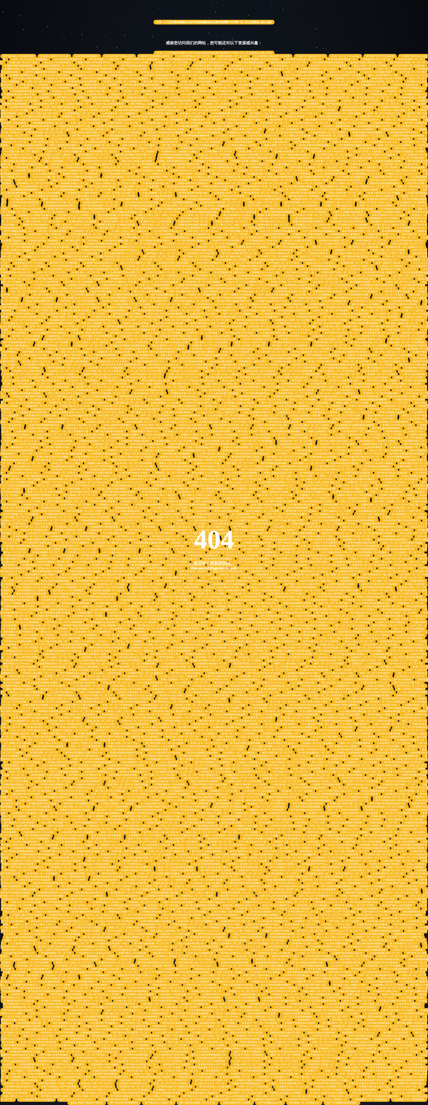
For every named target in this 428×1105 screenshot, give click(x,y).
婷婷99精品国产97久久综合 (238, 450)
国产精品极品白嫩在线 (134, 65)
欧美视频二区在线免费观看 (31, 170)
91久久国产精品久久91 (99, 546)
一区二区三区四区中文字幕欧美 (377, 155)
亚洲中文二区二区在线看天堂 (240, 212)
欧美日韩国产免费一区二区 (133, 199)
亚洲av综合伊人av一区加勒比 (315, 349)
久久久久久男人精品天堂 (54, 75)
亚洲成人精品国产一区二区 (279, 69)
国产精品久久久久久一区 (143, 530)
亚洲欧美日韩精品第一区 (158, 571)
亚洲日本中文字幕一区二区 (60, 100)
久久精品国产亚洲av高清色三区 (303, 193)
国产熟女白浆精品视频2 (103, 186)
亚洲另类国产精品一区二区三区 (339, 272)
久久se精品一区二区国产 (233, 307)
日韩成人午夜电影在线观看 (160, 450)
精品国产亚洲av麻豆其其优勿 (191, 428)
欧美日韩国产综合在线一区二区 (231, 425)
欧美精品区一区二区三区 (216, 170)
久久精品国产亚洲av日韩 (119, 56)
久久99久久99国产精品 (340, 148)
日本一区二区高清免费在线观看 (164, 460)
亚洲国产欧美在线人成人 (156, 183)
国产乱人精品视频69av (17, 345)
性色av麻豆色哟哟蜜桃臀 (294, 508)
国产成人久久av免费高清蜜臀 (156, 358)
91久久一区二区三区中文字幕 (136, 466)
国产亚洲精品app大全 (105, 593)
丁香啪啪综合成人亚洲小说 (278, 581)
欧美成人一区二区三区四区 (185, 310)
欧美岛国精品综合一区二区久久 (129, 485)
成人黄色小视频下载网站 (148, 384)
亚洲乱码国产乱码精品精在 (165, 110)
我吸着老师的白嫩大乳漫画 (19, 606)
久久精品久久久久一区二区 (249, 107)
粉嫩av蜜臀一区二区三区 (277, 145)
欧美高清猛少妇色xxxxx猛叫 (207, 485)
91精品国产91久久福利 (245, 269)
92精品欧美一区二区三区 (401, 329)
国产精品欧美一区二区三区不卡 (344, 104)
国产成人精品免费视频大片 (134, 107)
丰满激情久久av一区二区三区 (331, 345)
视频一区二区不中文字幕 (314, 250)
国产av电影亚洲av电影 (226, 511)
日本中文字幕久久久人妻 (161, 272)
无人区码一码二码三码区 (44, 113)
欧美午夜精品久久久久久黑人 (66, 609)
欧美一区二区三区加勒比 (236, 352)
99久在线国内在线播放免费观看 (301, 104)
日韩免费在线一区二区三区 (291, 164)
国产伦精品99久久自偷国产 (359, 129)
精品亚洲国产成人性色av (333, 186)
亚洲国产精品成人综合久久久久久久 (116, 256)
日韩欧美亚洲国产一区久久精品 (318, 69)
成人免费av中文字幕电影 (297, 135)
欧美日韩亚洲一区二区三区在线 (329, 384)
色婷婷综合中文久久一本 (138, 479)
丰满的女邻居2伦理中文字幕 (74, 126)
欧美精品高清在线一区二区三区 (54, 517)
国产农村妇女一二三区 (133, 387)
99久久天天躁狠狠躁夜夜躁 (97, 396)
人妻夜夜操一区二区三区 (410, 603)
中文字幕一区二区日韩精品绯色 (252, 329)
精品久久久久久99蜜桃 (342, 72)
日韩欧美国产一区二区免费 (205, 120)
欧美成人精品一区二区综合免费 (109, 384)
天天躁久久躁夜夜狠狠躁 (337, 126)
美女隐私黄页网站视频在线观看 (212, 508)
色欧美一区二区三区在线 (409, 377)
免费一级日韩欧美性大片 (182, 291)
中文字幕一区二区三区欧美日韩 (258, 104)
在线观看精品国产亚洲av (404, 132)
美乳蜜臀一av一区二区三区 (308, 463)
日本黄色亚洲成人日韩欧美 (169, 349)
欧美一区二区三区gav (281, 479)
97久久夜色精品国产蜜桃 (331, 174)
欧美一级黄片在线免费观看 (273, 294)
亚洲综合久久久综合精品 (184, 371)
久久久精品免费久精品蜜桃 (223, 393)
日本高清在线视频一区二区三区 (107, 590)
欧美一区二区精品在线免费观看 (277, 231)
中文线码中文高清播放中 (351, 177)
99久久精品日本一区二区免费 (67, 139)
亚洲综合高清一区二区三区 (268, 415)
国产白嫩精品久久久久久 (161, 399)
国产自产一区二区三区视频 (140, 609)
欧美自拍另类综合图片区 (314, 555)
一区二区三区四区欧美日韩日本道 (196, 380)
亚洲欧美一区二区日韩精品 (360, 600)
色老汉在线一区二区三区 (89, 345)
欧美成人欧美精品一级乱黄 (305, 415)
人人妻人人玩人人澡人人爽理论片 (217, 412)
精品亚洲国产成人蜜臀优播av (143, 59)
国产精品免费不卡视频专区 (209, 65)
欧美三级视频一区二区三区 (60, 158)
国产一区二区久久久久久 (195, 75)
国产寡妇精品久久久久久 (40, 476)
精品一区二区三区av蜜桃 (317, 460)
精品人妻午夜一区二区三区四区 (44, 221)
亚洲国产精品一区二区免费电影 (80, 174)
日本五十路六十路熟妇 (313, 212)
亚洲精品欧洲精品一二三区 (310, 259)
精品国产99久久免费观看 (63, 263)
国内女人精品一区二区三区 (119, 523)
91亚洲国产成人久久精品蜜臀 (251, 520)
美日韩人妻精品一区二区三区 (241, 539)
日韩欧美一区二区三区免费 (350, 250)
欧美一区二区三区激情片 (80, 364)
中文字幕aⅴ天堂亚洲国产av (91, 562)
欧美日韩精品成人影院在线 (230, 272)
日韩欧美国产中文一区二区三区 (100, 202)
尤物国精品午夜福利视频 (104, 527)
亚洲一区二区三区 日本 (387, 460)
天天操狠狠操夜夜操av (258, 393)
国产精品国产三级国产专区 (118, 495)
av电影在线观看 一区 (76, 104)
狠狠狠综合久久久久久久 (155, 523)
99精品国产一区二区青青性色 (212, 247)
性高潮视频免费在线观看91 (227, 113)
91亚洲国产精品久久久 (87, 450)
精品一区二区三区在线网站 (293, 189)
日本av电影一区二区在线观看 (331, 275)
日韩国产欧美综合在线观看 (402, 304)
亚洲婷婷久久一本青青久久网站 (179, 151)
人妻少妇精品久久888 (96, 120)
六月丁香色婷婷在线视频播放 (319, 231)
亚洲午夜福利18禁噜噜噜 (176, 453)
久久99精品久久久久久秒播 (133, 62)
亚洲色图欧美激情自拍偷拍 (377, 587)
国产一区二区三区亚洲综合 (156, 415)
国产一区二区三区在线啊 (161, 511)
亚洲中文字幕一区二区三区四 (346, 94)
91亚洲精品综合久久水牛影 (262, 240)
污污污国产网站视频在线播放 (333, 597)
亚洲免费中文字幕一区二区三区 (41, 364)
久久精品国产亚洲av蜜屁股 (207, 69)
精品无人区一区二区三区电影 (174, 304)
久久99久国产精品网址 (30, 609)
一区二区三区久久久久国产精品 (145, 371)
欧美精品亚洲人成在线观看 (174, 263)
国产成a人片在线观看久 (84, 523)
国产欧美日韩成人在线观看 (392, 473)
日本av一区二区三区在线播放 (186, 116)
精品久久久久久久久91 (16, 457)
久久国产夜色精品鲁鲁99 (191, 240)
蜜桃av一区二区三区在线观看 (57, 555)
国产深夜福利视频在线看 (96, 209)
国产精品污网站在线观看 (17, 129)
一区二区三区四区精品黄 (404, 593)
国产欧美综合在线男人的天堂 (149, 476)
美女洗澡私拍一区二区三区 (215, 466)
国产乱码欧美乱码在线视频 (319, 530)
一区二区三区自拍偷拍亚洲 (338, 285)
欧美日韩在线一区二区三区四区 (285, 593)
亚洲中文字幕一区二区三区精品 (288, 282)
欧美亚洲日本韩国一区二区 (254, 91)
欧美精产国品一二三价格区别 (313, 498)
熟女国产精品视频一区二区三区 (109, 291)
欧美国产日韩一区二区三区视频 (335, 155)
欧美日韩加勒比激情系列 (374, 148)
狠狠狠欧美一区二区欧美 (24, 447)
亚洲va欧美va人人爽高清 (34, 85)
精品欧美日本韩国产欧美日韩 (351, 352)
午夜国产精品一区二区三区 (165, 482)
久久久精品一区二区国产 (247, 422)
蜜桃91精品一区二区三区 (279, 555)
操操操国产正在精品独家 (398, 355)
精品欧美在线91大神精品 (219, 126)
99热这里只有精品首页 (128, 517)
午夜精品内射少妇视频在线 (363, 237)
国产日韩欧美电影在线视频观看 (310, 298)
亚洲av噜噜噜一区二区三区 (157, 193)
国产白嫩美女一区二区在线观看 (20, 323)
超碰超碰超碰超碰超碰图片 (60, 205)
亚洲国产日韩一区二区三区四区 (295, 393)
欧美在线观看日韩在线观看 (31, 593)
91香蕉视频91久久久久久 (383, 142)
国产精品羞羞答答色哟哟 (121, 326)
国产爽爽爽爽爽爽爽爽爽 (68, 186)
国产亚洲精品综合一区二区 (203, 279)
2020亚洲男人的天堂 (47, 167)
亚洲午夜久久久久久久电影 (65, 164)
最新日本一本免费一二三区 (318, 161)
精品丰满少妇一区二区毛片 (350, 215)
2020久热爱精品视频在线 (288, 304)
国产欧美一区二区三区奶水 (281, 161)
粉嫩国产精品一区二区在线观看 (355, 495)
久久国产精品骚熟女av (96, 403)
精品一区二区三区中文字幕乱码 (237, 358)
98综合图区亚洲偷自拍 (209, 263)
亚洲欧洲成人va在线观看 (82, 221)
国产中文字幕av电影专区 (226, 228)
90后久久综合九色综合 (122, 613)
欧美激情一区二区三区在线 (78, 558)
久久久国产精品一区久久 (59, 269)
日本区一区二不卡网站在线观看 (88, 142)
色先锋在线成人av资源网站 (230, 148)
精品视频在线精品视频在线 (19, 600)
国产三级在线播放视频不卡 (296, 155)
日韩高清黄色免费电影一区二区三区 (220, 202)
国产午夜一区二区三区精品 (385, 409)
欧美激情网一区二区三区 (354, 263)
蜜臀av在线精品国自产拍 (278, 473)
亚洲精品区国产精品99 (193, 88)
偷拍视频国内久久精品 (397, 488)
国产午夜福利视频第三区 (17, 342)
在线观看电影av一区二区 (159, 123)
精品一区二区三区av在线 (401, 282)
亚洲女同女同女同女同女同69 (347, 221)
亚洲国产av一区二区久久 (256, 288)
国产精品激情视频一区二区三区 (100, 205)
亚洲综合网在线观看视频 (23, 107)
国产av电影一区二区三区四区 (159, 256)
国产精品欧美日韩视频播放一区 (399, 609)
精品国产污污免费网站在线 (322, 139)
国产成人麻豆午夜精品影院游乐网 (180, 164)
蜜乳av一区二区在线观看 (264, 285)
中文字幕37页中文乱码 (112, 558)
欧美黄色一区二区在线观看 (109, 587)
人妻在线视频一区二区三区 (163, 517)
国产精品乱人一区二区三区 (287, 609)
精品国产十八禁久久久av (248, 355)
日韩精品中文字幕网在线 (364, 396)
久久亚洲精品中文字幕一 (83, 259)
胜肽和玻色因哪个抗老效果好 (114, 215)
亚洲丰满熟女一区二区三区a (368, 135)
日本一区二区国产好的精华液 (394, 69)
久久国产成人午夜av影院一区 (394, 110)
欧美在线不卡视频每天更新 (141, 329)
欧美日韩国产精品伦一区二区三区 (95, 581)
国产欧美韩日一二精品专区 (104, 59)
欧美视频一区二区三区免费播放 (295, 288)
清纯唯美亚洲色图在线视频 (269, 81)
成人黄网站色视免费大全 (207, 78)
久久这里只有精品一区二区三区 (32, 275)
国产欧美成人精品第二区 (95, 129)
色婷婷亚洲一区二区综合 (332, 135)
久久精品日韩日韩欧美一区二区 (152, 409)
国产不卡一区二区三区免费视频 (317, 110)
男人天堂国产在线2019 (410, 126)
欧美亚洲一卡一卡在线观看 (202, 333)
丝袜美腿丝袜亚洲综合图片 (389, 298)
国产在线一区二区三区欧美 (85, 307)
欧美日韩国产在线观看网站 (358, 107)
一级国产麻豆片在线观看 (356, 473)
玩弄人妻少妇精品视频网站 (123, 498)
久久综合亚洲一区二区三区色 (299, 126)
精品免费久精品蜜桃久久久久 (19, 161)
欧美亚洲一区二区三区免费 (214, 320)
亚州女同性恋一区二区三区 (52, 434)
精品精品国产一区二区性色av (81, 240)
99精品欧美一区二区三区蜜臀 (296, 444)
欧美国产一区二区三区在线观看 (329, 65)
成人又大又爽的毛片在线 (253, 304)
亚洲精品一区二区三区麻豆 (350, 123)
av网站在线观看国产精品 (135, 100)
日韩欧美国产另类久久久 (381, 234)
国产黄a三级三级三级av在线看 (194, 590)
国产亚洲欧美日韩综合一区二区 (65, 501)
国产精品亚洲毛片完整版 (127, 314)
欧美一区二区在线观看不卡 (19, 508)
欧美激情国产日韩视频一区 (41, 495)
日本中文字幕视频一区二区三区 (255, 155)
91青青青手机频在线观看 (387, 161)
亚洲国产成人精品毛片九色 (111, 543)
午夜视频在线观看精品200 (325, 266)
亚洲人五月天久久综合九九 (374, 202)
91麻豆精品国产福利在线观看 (287, 266)
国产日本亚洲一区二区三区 (408, 244)
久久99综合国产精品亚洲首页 (261, 72)
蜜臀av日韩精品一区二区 (322, 431)
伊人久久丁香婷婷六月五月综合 (367, 336)
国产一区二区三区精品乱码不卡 (361, 120)
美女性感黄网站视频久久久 (402, 457)
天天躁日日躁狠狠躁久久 (201, 199)
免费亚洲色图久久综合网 (294, 466)
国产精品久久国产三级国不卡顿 (177, 288)
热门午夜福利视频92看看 (78, 148)
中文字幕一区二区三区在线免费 (82, 326)
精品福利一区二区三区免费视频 (142, 186)
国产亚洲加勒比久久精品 (326, 549)
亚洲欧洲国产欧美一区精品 (184, 384)
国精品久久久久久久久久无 (402, 174)
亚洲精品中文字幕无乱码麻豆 (34, 215)
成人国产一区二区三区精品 (342, 167)
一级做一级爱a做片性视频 (274, 492)
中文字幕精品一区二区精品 (60, 473)
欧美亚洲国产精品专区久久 (308, 94)
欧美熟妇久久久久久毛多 (28, 263)
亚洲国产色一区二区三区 (233, 81)
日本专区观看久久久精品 (189, 72)
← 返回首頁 (214, 578)
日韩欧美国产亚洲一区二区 (193, 221)
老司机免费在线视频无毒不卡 (233, 301)
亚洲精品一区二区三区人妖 (123, 450)
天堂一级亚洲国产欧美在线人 (60, 107)
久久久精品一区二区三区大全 (220, 59)
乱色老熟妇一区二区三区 (305, 81)
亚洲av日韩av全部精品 (218, 336)
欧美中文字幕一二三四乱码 (408, 310)
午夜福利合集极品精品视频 (202, 212)
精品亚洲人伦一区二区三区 (396, 279)
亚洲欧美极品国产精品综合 (362, 170)
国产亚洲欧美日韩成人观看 (278, 110)
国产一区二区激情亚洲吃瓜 (276, 403)
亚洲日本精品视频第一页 (404, 447)
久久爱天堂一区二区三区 (271, 352)
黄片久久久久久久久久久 (129, 482)
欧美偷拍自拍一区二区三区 (39, 504)
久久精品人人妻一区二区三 (181, 104)
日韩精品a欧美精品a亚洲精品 (308, 418)
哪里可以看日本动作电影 (26, 120)
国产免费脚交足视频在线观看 (354, 145)
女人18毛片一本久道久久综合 (273, 409)
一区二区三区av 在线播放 (89, 279)
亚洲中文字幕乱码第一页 (24, 158)
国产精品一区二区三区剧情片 (74, 215)
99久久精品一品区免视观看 (278, 250)
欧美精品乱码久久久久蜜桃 (65, 320)
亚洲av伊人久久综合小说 (320, 263)
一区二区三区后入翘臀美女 (74, 543)
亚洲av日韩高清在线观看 (30, 329)
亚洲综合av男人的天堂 (194, 272)
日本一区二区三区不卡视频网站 (29, 59)
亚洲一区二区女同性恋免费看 (376, 205)
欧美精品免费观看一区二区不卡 (57, 65)
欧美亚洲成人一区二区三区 (289, 65)
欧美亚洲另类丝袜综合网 (193, 193)
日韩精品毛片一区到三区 (123, 75)
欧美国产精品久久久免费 (196, 399)
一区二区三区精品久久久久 (155, 174)
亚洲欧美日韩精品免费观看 (381, 307)
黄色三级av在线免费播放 (66, 180)
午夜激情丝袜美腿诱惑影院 (175, 155)
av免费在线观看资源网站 (341, 584)
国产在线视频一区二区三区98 (301, 202)
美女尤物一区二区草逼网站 (226, 603)
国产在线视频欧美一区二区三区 (122, 253)
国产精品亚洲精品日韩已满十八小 (134, 155)
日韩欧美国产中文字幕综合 (193, 183)
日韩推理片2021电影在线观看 (298, 390)
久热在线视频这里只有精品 (317, 501)
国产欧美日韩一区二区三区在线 (46, 132)
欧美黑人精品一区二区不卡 (50, 135)
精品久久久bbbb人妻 (353, 527)
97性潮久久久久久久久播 (82, 552)
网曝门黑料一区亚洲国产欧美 (94, 62)
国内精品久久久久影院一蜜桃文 (245, 120)
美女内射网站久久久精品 (111, 116)
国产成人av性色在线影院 (384, 180)
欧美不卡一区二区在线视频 (173, 600)
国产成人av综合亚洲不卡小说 (231, 428)
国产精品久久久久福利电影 (363, 247)
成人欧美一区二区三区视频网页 (136, 164)
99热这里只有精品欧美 (405, 85)
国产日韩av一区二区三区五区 (284, 600)
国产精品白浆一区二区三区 (253, 291)
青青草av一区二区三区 (40, 488)
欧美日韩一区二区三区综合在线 (21, 374)
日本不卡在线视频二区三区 (258, 339)
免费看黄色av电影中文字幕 (300, 285)
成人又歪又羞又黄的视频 (30, 377)
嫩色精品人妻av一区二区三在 (163, 253)
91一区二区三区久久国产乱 (191, 549)
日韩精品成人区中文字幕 (61, 336)
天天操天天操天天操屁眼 (55, 247)
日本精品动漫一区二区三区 (28, 536)
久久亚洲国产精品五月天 (334, 244)
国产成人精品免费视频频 (213, 107)
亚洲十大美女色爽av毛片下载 (316, 536)
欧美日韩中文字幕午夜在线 (293, 377)
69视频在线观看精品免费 (257, 543)
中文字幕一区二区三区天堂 (140, 266)
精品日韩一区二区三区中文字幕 (116, 415)
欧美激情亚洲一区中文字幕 (380, 333)
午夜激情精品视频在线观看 (340, 364)
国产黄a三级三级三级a (174, 145)
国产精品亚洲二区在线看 (239, 333)
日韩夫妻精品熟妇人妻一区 (117, 285)
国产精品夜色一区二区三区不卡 (251, 323)
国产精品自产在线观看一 (233, 196)
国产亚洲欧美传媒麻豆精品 (155, 240)
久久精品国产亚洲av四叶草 (158, 113)
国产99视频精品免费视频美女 (186, 317)
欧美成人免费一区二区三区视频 (360, 100)
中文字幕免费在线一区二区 (370, 85)
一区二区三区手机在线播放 (28, 320)
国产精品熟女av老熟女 (224, 613)
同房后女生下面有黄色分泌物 (357, 209)
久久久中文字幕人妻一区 (46, 177)
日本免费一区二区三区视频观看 (105, 368)
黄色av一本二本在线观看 (173, 463)
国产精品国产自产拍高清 (95, 555)
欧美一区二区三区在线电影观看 (330, 85)
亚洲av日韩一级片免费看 (65, 329)
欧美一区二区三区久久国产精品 (318, 256)
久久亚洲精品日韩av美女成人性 (38, 116)
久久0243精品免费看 (44, 174)
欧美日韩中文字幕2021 (126, 250)
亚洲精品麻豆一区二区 (89, 613)
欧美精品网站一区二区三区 (339, 504)
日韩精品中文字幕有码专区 (69, 170)
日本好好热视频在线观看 (77, 415)
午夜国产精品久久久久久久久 (76, 228)
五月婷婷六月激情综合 (124, 539)
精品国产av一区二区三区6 (160, 94)
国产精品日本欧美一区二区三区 (303, 59)
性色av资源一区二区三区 (367, 508)
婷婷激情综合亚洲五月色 (252, 396)
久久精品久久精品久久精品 (197, 177)
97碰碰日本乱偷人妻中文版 (19, 94)
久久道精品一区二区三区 (407, 552)
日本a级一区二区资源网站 (83, 380)
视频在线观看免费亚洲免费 (308, 221)
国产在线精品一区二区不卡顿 (397, 568)
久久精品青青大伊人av (161, 88)
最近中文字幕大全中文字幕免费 (380, 584)
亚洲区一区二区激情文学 (153, 301)
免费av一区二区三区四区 (133, 69)
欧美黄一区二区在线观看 (191, 167)
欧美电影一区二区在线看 (111, 584)
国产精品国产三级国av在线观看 (380, 317)
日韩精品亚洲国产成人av (81, 285)
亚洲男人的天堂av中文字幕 (397, 425)
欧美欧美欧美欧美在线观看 (76, 310)
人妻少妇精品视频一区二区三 (309, 218)
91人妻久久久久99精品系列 (26, 403)
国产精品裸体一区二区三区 (53, 279)
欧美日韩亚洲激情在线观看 (328, 62)
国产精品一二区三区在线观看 (211, 342)
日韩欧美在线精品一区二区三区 (145, 97)
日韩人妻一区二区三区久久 (326, 247)
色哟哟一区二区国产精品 (27, 371)
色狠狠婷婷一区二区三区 (396, 536)
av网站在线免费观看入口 (129, 110)
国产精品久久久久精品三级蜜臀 (263, 587)
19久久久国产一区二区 (305, 333)
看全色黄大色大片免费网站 (133, 78)
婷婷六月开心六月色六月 (304, 113)
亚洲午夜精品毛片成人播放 (74, 256)
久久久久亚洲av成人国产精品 (302, 75)
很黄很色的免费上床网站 (245, 161)
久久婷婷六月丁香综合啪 (98, 107)
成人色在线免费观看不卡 (68, 59)
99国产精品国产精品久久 (65, 546)
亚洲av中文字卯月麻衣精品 (192, 326)
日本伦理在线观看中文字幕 (30, 317)
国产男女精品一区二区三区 (146, 374)
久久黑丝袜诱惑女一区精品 (242, 145)
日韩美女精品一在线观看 (191, 174)
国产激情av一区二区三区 (112, 476)
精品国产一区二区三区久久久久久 (95, 387)
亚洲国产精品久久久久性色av (293, 329)
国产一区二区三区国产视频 (300, 368)
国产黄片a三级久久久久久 (226, 174)
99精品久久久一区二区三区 (63, 371)
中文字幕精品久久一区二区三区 (372, 186)
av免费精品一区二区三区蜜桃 (89, 568)
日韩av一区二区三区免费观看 (386, 492)
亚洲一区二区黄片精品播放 (153, 298)
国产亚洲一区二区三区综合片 (327, 151)
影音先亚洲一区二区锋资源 (410, 65)
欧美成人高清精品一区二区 (308, 88)
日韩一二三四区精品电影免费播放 (304, 72)
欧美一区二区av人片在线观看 (394, 145)
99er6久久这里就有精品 (57, 62)
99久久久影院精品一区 (40, 228)
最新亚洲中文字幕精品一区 (305, 167)
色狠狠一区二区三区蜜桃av (61, 374)
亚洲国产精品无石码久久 (194, 148)
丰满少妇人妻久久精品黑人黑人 (340, 326)
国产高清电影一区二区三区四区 (84, 511)
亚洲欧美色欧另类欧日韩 (98, 69)
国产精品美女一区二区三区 (298, 244)
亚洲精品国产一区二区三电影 (172, 62)
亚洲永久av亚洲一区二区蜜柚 (120, 81)
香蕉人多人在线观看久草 (122, 234)
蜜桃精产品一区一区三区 (224, 72)
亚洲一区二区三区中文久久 (300, 552)
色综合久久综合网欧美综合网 (222, 587)
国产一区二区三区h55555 (319, 568)
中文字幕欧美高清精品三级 (127, 212)
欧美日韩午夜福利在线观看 (266, 504)
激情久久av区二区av (305, 301)
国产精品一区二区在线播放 (222, 97)
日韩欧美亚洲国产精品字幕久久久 (179, 336)
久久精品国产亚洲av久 (23, 199)
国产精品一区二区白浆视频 (25, 349)
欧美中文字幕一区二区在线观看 (331, 310)
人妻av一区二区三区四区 (309, 183)
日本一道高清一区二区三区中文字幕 (115, 183)
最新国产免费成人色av (370, 339)
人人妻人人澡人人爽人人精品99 (233, 224)
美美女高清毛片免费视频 (322, 539)
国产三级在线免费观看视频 (270, 234)
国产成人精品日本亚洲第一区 (336, 441)
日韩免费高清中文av (412, 371)
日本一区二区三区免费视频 (295, 174)
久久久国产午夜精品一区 (392, 361)
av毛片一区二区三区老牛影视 (344, 415)
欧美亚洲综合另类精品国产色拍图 (99, 269)
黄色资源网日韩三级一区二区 (64, 368)
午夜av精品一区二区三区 (286, 527)
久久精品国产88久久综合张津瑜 (370, 377)
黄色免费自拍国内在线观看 (321, 488)
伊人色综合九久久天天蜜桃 (345, 199)
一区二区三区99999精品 (244, 562)
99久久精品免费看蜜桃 (107, 275)
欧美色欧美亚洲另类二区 (342, 59)
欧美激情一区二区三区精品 (169, 69)
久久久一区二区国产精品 (255, 565)
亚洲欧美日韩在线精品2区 (111, 126)
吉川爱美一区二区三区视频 (53, 342)
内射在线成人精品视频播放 (294, 406)
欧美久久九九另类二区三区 (330, 508)
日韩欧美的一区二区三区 (397, 406)
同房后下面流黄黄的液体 (266, 590)
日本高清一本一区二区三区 (328, 282)
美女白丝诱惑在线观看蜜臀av (315, 145)
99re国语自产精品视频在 (156, 552)
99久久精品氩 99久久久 (320, 209)
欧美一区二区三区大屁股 (399, 558)
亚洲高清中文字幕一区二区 (61, 202)
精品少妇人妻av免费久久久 (402, 546)
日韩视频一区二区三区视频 (349, 78)
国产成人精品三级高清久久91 (84, 399)
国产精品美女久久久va (305, 364)
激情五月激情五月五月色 (155, 326)
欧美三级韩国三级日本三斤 (391, 263)
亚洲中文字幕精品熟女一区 (122, 307)
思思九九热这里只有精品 (379, 463)
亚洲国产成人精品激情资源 (107, 317)
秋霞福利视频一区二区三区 (63, 479)
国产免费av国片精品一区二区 (341, 333)
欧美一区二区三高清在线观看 (239, 517)
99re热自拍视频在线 (215, 269)
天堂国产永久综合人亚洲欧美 (241, 555)
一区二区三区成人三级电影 (366, 151)
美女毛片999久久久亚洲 (41, 603)
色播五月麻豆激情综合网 (271, 215)
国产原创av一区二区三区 (334, 288)
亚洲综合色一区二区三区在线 (373, 228)
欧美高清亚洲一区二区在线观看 (53, 110)
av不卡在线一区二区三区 (340, 81)
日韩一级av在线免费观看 (109, 104)
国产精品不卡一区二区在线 (161, 250)
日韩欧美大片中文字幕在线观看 (184, 565)
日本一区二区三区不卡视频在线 (64, 151)
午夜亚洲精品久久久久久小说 (91, 457)
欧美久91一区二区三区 (353, 161)
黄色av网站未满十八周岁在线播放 (151, 590)
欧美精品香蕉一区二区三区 (97, 158)
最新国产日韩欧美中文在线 (241, 581)
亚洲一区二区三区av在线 (345, 56)
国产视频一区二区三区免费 (341, 574)
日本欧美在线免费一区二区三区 (369, 158)
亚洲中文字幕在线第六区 (338, 205)
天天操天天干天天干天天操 (66, 438)
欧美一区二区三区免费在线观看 (174, 100)
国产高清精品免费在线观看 (54, 387)
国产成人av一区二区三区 (31, 463)
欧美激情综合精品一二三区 (348, 409)
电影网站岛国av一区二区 (74, 183)
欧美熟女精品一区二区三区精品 (312, 425)
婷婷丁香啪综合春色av (206, 145)
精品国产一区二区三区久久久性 (258, 126)
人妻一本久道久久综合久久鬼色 (44, 81)
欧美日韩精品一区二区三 (217, 291)
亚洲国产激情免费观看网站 (363, 323)
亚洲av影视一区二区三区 (253, 151)
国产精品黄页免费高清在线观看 (141, 85)
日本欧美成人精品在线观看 (285, 139)
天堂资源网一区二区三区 (103, 151)
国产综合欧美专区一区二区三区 (309, 352)
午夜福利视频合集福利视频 (234, 409)
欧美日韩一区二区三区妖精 (232, 234)
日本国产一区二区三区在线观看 (337, 444)
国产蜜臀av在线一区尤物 (210, 479)
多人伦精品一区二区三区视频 (164, 333)
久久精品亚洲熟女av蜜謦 (314, 180)
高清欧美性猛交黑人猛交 (381, 199)
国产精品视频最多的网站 (112, 310)
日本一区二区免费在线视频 (80, 533)
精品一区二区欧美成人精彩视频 (355, 269)
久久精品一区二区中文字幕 (387, 581)
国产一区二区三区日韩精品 (126, 132)
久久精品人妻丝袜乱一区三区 (136, 158)
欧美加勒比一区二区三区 (331, 329)
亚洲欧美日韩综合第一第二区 (106, 469)
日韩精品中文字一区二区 (377, 59)
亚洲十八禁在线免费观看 (362, 406)
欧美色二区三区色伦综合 (279, 562)
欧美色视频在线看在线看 (361, 543)
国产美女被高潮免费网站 (242, 180)
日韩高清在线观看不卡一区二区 (194, 409)
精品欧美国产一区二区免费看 (168, 345)
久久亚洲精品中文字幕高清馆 (119, 549)
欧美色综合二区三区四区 (70, 384)
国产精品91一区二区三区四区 (266, 113)
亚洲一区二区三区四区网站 (409, 158)
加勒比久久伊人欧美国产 (364, 291)
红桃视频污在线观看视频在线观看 (356, 425)
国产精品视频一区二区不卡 (335, 339)
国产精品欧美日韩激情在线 (195, 234)
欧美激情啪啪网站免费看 (396, 231)
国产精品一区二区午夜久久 (307, 380)
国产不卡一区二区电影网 (79, 282)
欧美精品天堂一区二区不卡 (307, 199)
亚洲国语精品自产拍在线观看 (378, 523)
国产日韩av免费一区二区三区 (197, 218)
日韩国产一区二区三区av (279, 269)
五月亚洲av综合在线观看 (348, 450)
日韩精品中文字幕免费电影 (262, 116)
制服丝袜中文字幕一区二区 (273, 224)
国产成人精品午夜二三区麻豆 (236, 256)
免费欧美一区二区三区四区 (174, 479)
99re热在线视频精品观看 (104, 609)
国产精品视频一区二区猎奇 (133, 189)
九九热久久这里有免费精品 (368, 447)
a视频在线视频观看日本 (176, 237)
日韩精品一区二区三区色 (357, 422)
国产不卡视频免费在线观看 (41, 72)
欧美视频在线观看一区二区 (365, 282)
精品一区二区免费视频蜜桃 (165, 447)
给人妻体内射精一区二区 (245, 514)
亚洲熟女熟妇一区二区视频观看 (22, 69)
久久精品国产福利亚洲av (38, 543)
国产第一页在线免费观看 (357, 69)
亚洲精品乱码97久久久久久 (78, 72)
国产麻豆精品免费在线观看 (120, 492)
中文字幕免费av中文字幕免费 (119, 533)
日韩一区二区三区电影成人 (75, 352)
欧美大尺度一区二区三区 (346, 259)
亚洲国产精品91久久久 (183, 170)
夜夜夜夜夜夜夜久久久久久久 (267, 523)
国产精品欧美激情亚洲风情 (148, 310)
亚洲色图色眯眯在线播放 (125, 434)
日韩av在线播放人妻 (27, 578)
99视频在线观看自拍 (21, 75)
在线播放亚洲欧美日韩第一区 (351, 562)
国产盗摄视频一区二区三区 (310, 142)
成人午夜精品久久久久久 (175, 275)
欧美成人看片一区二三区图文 (27, 288)
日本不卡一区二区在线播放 (158, 234)
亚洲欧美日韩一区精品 (260, 174)
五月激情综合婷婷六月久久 (395, 209)
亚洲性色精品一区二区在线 (278, 180)
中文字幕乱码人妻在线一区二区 (362, 457)
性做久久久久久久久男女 (195, 259)
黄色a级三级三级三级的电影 (159, 81)
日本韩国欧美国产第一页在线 (199, 450)
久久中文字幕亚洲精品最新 (198, 250)
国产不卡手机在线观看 (397, 291)
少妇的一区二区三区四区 (92, 314)
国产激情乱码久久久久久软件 (110, 361)
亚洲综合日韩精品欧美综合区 (333, 97)
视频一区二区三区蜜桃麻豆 (284, 129)
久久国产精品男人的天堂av (409, 240)
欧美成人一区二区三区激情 (321, 129)
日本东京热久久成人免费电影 (117, 72)
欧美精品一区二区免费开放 (158, 533)
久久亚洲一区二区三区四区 (246, 593)
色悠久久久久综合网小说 (192, 425)
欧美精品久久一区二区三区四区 (197, 492)
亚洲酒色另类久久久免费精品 (252, 247)
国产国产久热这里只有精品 (203, 110)
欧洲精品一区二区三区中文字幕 (36, 183)
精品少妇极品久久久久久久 (47, 259)
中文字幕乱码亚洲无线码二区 (69, 593)
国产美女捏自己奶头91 (49, 380)
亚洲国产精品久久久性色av (313, 571)
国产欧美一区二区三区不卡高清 (284, 457)
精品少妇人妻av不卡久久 (167, 555)
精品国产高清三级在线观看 (147, 116)
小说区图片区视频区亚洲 (119, 358)
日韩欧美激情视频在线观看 (193, 224)
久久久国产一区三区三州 (379, 590)
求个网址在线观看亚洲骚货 (76, 476)
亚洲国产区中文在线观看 (380, 56)
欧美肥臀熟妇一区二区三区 (80, 113)
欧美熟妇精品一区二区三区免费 (174, 441)
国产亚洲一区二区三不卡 (240, 463)
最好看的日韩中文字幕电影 (95, 536)
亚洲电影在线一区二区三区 (186, 393)
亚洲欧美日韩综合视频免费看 (218, 186)
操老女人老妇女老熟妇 (135, 323)
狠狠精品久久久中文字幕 (88, 75)
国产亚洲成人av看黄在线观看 (155, 574)
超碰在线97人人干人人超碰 (327, 336)
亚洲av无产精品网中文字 (322, 361)
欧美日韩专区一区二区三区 (149, 393)
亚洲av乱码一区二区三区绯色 (102, 329)
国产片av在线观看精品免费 (353, 294)
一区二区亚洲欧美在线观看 (183, 126)
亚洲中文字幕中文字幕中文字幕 (360, 488)
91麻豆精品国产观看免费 (359, 279)
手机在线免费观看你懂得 (249, 62)
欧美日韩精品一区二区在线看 (262, 511)
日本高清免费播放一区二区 (321, 107)
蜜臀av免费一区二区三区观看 (352, 403)
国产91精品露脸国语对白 (255, 469)
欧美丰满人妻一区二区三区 (384, 104)
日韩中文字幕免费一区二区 (81, 425)
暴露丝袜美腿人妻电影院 (106, 97)
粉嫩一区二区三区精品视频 (140, 527)
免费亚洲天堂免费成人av (291, 336)
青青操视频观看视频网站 (374, 399)
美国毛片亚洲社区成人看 (156, 167)
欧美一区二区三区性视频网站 (402, 120)
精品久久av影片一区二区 (238, 482)
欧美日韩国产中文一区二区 (98, 600)
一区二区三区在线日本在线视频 (285, 132)
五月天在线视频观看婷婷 (384, 88)
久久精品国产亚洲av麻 (272, 333)
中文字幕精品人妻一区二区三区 (174, 107)
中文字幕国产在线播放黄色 (66, 377)
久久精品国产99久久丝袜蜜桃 (52, 88)
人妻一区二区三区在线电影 (85, 123)
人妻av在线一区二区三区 (66, 237)
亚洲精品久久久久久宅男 (37, 256)
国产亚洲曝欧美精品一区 (296, 97)
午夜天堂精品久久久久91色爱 (388, 215)
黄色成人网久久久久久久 (36, 361)
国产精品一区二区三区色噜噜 (406, 339)
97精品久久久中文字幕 (206, 463)
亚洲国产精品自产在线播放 (81, 167)
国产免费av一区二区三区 (285, 488)
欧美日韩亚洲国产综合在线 (177, 266)
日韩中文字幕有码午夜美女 (155, 56)
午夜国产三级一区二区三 (338, 202)
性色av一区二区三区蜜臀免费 (386, 450)
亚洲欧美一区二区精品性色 (218, 104)
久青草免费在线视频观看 (18, 65)
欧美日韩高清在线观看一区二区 (382, 606)
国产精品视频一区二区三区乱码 (179, 205)
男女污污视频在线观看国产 (295, 158)
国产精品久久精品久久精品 (197, 495)
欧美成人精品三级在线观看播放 (235, 123)
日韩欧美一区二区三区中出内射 (404, 91)
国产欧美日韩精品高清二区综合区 (215, 469)
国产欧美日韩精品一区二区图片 (191, 301)
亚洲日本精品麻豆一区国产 (19, 555)
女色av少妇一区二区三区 (284, 568)
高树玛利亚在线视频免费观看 (196, 358)
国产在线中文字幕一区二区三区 (310, 215)
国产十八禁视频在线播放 (351, 358)
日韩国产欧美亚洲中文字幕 (291, 291)
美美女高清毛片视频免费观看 (147, 444)
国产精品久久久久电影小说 (163, 364)
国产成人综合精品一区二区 (47, 307)
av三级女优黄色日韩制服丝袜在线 (209, 520)
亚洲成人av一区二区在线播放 (297, 339)
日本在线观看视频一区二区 (113, 218)
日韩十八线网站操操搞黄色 (348, 212)
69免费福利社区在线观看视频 (228, 584)
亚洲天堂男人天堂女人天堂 (247, 129)
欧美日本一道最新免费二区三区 (222, 205)
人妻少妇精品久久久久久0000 (77, 298)
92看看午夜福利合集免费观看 (408, 135)
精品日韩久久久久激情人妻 (222, 384)
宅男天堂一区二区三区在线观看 (77, 301)
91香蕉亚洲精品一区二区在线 (407, 320)
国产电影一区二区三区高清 (284, 263)
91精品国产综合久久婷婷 (133, 473)
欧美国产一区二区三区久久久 (138, 501)
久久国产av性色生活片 (229, 135)
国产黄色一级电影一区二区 (389, 501)
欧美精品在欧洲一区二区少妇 (103, 422)
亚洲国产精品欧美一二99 (213, 100)
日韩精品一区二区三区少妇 (89, 231)
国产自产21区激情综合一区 (102, 266)
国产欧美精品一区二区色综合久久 (404, 431)
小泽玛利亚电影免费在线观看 (218, 288)
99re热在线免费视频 (189, 415)
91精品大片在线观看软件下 (239, 498)
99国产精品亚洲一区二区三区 (99, 514)
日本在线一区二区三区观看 (147, 584)
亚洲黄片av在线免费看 (327, 170)
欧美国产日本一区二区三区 (93, 447)
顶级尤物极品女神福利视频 (249, 530)
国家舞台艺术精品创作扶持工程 (388, 221)
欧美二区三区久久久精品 (66, 463)
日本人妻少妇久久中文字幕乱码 (66, 393)
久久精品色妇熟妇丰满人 (302, 504)
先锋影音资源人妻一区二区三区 (379, 444)
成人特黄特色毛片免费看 (329, 189)
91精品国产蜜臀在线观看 (59, 323)
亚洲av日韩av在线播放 (241, 78)
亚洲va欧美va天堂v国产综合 (142, 269)
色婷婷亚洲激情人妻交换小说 (53, 562)
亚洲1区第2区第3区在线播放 (52, 457)
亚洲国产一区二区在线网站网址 (380, 393)
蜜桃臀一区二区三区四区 (381, 374)
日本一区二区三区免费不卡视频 (28, 291)
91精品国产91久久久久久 (127, 88)
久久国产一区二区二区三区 (328, 164)
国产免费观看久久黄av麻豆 (378, 574)
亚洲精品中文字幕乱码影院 (82, 193)
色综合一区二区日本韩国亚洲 (378, 469)
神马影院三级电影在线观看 (179, 329)
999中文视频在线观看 (182, 390)
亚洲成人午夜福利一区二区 (56, 94)
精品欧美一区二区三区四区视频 (376, 476)
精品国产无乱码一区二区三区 (196, 196)
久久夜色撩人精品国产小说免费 (272, 56)
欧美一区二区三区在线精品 (133, 209)
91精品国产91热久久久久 (315, 485)
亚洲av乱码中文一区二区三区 (116, 428)
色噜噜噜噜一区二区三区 (38, 406)
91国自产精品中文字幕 (33, 355)
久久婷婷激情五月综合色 (119, 174)
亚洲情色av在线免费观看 (264, 317)
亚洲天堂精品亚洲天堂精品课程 (252, 453)
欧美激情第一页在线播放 (373, 552)
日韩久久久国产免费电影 (62, 78)
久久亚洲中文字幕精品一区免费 (405, 151)
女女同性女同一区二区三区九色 (270, 148)
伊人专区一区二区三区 (374, 390)
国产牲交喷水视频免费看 (298, 186)
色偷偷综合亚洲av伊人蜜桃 (48, 409)
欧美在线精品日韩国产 (146, 488)
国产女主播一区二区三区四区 (229, 88)
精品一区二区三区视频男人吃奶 (245, 282)
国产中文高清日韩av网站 (314, 562)
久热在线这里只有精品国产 (315, 358)
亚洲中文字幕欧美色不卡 (310, 56)
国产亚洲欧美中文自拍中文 (292, 469)
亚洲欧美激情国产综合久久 (149, 361)
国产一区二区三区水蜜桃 (31, 180)
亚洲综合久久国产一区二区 (48, 523)
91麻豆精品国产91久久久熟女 (132, 120)
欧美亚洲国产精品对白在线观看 (45, 539)
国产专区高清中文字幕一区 (55, 314)
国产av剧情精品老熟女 (208, 501)
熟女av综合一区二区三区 (236, 380)
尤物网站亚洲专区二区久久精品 (398, 107)
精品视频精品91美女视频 (47, 358)
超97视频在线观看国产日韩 (315, 177)
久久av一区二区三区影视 (389, 294)
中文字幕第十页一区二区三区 (79, 495)
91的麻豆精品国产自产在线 (271, 301)
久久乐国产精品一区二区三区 (193, 56)
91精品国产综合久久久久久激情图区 (270, 571)
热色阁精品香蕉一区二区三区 (170, 65)
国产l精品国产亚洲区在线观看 (146, 317)
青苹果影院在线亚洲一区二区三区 (380, 81)
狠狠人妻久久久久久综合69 (285, 209)
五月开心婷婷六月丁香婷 (265, 75)
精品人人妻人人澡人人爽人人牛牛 (157, 215)
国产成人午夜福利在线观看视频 (165, 132)
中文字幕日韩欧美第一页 (178, 530)
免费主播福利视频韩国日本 (286, 100)
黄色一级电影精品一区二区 (58, 199)
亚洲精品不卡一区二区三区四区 (128, 279)
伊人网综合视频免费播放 (301, 533)
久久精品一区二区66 (387, 314)
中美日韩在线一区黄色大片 (236, 364)
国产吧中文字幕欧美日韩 (176, 469)
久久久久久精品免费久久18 (80, 196)
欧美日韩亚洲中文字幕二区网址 (208, 323)
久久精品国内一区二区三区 (392, 555)
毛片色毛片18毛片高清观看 (72, 275)
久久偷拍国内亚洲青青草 (154, 428)
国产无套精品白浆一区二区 (235, 177)
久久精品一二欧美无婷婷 (348, 434)
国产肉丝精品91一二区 (25, 269)
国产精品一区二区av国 (167, 199)
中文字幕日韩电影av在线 (220, 164)
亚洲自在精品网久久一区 (54, 450)
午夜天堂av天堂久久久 (363, 164)
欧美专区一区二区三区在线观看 (134, 463)
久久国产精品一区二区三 (17, 155)
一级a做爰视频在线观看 (62, 466)
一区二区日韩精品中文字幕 (340, 523)
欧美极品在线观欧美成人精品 (36, 584)
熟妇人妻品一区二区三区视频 (370, 65)
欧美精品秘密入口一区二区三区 (327, 304)
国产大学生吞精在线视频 (97, 78)
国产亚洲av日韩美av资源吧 (276, 349)
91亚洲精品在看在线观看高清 (376, 285)
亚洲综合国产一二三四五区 (313, 314)
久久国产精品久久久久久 (196, 94)
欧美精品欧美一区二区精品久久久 (404, 247)
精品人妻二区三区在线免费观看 (165, 314)
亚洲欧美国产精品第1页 (304, 523)
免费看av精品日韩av (98, 463)
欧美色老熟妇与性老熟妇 (344, 463)
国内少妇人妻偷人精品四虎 (137, 161)
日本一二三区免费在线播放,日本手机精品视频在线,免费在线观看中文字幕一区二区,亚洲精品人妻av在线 (214, 23)
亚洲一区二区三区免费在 (178, 320)
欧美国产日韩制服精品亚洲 (159, 75)
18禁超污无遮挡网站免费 (191, 285)
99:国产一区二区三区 (197, 606)
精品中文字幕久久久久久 (336, 533)
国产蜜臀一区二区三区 (228, 368)
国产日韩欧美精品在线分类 (41, 390)
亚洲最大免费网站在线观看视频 (127, 345)
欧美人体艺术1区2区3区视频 (384, 193)
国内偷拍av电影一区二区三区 (70, 444)
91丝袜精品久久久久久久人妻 (28, 237)
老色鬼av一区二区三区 (192, 113)
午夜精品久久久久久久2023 (173, 247)
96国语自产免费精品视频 (211, 609)
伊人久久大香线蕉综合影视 (195, 123)
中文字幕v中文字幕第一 (173, 129)
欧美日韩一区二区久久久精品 (265, 326)
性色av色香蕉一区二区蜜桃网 (33, 97)
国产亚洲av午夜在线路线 (27, 78)
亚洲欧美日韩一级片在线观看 (259, 371)
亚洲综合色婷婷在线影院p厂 (114, 148)
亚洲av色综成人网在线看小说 (256, 158)
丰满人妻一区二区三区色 (23, 62)
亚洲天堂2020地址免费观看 (209, 129)
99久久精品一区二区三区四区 (104, 578)
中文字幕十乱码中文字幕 (304, 606)
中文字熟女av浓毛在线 (99, 164)
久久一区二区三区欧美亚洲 (43, 282)
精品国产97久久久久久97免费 (84, 498)
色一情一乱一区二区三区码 (164, 212)
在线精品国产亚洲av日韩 (101, 180)
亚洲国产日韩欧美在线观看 (348, 492)
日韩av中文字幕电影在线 (273, 142)
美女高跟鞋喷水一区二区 (34, 186)
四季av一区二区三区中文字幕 (335, 476)
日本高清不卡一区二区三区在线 (213, 275)
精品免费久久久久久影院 (206, 473)
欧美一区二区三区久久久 (44, 326)
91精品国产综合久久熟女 (30, 431)
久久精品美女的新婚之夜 (133, 349)
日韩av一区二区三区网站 (364, 558)
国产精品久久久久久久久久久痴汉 (154, 218)
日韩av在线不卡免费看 (82, 409)
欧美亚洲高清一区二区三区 (93, 155)
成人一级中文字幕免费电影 (205, 132)
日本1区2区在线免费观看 (263, 374)
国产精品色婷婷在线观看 (109, 431)
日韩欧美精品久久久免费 (164, 403)
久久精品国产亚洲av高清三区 (124, 272)
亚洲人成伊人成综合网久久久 (87, 132)
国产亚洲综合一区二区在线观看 (337, 371)
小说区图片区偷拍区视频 (404, 301)
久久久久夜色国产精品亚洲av (180, 396)
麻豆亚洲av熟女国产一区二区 (358, 231)
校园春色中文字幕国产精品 (41, 415)
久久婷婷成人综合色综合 (294, 275)
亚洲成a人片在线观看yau (66, 91)
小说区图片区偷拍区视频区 (337, 399)
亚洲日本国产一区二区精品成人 (46, 234)
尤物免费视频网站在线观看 (321, 422)
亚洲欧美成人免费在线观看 (308, 234)
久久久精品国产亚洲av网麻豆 (49, 333)
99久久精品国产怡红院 (165, 142)
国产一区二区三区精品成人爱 (347, 88)
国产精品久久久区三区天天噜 (339, 317)
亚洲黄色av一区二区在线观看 (266, 167)
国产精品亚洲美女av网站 (321, 387)
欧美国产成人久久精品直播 (156, 221)
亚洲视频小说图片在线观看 (239, 403)
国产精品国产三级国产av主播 (205, 460)
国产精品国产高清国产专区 (220, 444)
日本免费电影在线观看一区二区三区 (280, 482)
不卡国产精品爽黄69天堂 (149, 390)
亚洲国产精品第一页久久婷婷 (396, 495)
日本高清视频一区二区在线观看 (261, 59)
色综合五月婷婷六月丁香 (92, 304)
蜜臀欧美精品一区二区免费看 (100, 85)
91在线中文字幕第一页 (360, 266)
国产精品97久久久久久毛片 (372, 578)
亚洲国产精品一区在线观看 (369, 320)
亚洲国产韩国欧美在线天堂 (128, 294)
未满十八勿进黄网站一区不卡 (232, 434)
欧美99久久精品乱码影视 (322, 100)
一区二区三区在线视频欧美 (19, 247)
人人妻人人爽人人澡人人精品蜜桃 (102, 339)
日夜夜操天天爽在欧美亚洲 (175, 597)
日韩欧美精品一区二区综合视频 (342, 113)
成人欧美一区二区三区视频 (332, 320)
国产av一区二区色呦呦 (302, 399)
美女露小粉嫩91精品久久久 (278, 485)
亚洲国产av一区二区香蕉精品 (131, 342)
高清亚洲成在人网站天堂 (257, 310)
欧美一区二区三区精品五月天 (384, 113)
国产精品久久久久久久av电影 (107, 412)
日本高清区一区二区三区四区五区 (255, 390)
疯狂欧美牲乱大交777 (46, 104)
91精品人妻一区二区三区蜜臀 (118, 196)
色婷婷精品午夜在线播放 (210, 237)
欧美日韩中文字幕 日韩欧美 (380, 272)
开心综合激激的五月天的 (135, 180)
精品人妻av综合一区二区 (388, 562)
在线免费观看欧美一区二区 (227, 167)
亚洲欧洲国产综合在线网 (36, 565)
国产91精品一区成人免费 (176, 609)
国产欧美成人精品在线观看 (284, 422)
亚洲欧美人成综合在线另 (353, 460)
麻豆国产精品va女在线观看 (153, 228)
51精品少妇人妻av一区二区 (102, 91)
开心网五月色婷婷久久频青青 (248, 609)
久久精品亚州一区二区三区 (45, 399)
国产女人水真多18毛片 (91, 94)
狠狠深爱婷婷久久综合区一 (62, 120)
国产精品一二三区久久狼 (358, 412)
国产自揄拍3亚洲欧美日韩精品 (271, 259)
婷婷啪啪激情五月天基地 (356, 110)
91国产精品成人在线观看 (228, 326)
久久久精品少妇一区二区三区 (119, 552)
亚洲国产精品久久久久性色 (75, 406)
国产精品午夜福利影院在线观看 (406, 453)
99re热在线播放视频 (66, 85)
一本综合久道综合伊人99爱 (335, 228)
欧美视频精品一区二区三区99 (408, 514)
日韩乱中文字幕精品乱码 (33, 530)
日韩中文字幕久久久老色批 (347, 142)
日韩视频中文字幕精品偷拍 (385, 212)
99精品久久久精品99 (391, 266)
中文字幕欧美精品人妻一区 (337, 552)
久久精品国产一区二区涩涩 (236, 218)
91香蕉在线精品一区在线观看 (405, 384)
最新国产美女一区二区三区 (131, 555)
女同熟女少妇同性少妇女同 (93, 110)
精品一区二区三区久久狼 (51, 272)
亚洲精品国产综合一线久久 (265, 533)
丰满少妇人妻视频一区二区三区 (98, 323)
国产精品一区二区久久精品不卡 (302, 584)
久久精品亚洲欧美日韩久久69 (226, 317)
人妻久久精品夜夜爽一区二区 (341, 606)
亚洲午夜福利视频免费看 (68, 453)
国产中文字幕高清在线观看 (172, 180)
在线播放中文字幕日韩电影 (209, 161)
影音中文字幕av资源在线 (285, 107)
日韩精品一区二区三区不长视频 (352, 555)
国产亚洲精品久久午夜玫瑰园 (323, 355)
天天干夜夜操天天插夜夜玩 (311, 492)
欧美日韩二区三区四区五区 (67, 469)
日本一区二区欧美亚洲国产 (370, 275)
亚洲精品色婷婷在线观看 (28, 145)
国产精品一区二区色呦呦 (71, 97)
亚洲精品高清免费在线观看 (91, 88)
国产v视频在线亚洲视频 (175, 501)
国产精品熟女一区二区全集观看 (405, 438)
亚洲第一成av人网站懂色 (138, 91)
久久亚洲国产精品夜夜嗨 (190, 613)
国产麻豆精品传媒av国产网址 (216, 158)
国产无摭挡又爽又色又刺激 (237, 492)
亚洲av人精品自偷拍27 (283, 530)
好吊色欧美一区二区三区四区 (279, 279)
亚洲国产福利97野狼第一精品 (366, 62)
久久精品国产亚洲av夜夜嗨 (260, 97)
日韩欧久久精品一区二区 (194, 434)
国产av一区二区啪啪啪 (328, 406)
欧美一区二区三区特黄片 (357, 361)
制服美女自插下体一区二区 (99, 145)
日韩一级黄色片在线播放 (17, 250)
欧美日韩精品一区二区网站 (76, 504)
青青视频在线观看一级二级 (292, 91)
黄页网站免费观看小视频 (68, 530)
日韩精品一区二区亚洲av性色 (92, 482)
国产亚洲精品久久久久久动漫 (249, 527)
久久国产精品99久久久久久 (400, 189)
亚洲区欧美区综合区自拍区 (328, 291)
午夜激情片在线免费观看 (82, 81)
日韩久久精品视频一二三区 (58, 161)
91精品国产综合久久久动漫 (227, 285)
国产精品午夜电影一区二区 (289, 151)
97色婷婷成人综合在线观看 (292, 565)
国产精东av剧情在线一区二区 (402, 323)
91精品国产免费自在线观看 (330, 438)
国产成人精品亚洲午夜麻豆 (315, 269)
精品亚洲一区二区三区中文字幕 (274, 495)
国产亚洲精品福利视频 (273, 463)
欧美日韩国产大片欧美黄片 (62, 69)
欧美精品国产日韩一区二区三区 (358, 536)
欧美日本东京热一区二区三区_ (374, 97)
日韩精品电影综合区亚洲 (246, 600)
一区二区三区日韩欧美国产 (377, 72)
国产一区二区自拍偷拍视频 (187, 361)
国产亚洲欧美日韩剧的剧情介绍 (93, 247)
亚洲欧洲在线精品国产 (251, 266)
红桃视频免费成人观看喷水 (345, 234)
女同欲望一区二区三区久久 (180, 244)
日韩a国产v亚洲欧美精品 (177, 412)
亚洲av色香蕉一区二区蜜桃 (291, 85)
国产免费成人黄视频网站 (169, 120)
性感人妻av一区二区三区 (86, 272)
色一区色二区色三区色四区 (19, 581)
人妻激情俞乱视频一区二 (161, 177)
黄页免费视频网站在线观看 (47, 571)
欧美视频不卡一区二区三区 (147, 558)
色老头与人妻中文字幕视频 (378, 196)
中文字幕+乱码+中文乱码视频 (141, 202)
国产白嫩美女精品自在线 (156, 380)
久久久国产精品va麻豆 (62, 396)
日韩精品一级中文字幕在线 (186, 543)
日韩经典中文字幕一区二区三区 (377, 116)
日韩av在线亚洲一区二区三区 (344, 193)
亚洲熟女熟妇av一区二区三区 (311, 123)
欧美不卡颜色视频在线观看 (42, 148)
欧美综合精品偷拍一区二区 (43, 428)
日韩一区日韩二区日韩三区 (120, 193)
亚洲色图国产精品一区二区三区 (292, 597)
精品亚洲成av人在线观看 (144, 104)
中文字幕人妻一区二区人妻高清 (56, 129)
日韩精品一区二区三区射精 (108, 444)
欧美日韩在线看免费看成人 (339, 587)
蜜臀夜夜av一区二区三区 (76, 116)
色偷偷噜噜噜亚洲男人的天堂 (374, 126)
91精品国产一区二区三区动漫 (381, 167)
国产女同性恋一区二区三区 (159, 135)
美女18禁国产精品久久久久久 (336, 116)
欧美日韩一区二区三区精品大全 (400, 164)
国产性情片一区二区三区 (17, 279)
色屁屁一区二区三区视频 (169, 520)
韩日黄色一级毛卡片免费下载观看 (156, 352)
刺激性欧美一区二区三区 (270, 574)
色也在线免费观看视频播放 (279, 212)
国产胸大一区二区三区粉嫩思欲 (289, 345)
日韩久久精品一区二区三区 (262, 202)
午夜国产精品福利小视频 (213, 422)
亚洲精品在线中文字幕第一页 (98, 100)
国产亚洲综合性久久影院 (84, 492)
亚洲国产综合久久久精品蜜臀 (108, 565)
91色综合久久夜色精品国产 (232, 94)
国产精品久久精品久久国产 (125, 333)
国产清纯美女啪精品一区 (292, 543)
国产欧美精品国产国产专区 (297, 228)
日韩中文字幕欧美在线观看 (157, 196)
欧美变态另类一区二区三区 (174, 91)
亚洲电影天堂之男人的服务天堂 (214, 91)
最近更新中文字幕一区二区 (48, 142)
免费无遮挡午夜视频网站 (303, 587)
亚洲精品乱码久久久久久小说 (135, 247)
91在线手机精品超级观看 (25, 202)
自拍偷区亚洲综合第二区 (268, 196)
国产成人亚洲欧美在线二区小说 (240, 253)
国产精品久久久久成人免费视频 (202, 142)
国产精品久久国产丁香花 (391, 253)
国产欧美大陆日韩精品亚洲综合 (358, 479)
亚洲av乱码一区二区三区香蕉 (119, 167)
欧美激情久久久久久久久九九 (270, 88)
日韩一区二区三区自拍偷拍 (197, 81)
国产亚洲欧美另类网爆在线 (82, 177)
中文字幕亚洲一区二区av (110, 406)
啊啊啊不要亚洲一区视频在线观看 (116, 224)
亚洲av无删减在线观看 (391, 412)
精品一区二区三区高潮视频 (408, 597)
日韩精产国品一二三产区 (236, 199)
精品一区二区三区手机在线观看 (160, 282)
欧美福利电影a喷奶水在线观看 (256, 275)
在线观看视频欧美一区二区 (201, 517)
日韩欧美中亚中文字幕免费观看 (362, 546)
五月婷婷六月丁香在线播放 (353, 224)
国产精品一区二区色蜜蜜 (180, 85)
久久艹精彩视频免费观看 (179, 202)
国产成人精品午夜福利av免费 (129, 142)
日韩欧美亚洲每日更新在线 (102, 244)
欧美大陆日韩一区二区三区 (146, 438)
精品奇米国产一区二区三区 (224, 116)
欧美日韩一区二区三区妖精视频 (313, 294)
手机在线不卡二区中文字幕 (247, 479)
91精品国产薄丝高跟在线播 (343, 590)
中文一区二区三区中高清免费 (277, 78)
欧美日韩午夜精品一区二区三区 (122, 177)
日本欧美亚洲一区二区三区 (249, 100)
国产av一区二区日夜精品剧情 (247, 237)
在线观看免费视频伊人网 (271, 418)
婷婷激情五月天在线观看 (201, 253)
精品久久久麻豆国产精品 (298, 240)
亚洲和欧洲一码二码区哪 (356, 539)
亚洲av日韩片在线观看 (35, 218)
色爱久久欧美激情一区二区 (229, 504)
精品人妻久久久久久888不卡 (180, 269)
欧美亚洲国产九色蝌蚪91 (156, 613)
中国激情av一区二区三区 (69, 527)
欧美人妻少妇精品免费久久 (241, 110)
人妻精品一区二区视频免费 (201, 294)
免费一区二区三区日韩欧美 (347, 218)
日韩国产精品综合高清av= (395, 129)
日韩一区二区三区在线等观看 (22, 339)
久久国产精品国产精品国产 (381, 326)
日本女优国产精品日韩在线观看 (400, 520)
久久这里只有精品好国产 (46, 285)
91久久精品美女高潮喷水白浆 (372, 603)
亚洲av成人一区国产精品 (381, 418)
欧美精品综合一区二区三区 (170, 78)
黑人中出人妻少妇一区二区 (401, 237)
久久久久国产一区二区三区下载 (139, 320)
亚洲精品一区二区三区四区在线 (312, 224)
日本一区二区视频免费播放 (61, 189)
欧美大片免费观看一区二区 (72, 587)
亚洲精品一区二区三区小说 (185, 97)
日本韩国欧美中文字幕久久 (351, 571)
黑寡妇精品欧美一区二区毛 (130, 508)
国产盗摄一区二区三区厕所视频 (190, 368)
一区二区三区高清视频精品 (197, 307)
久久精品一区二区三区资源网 (199, 215)
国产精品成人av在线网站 (40, 298)
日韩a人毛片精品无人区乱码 (44, 253)
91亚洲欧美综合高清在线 (32, 412)
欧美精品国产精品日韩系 (246, 457)
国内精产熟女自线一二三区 (341, 196)
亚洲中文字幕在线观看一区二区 (240, 447)
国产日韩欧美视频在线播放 (278, 358)
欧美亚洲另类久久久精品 (62, 209)
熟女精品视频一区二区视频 (254, 85)
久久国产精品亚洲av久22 (167, 231)
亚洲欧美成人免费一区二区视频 (291, 320)
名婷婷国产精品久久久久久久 (29, 469)
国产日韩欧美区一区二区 (401, 508)
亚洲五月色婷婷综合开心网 (220, 339)
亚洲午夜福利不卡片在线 (261, 228)
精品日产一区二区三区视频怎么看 (69, 431)
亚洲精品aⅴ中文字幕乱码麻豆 (244, 132)
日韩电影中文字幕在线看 (366, 329)
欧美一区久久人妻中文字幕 (390, 224)
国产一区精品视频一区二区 (75, 488)
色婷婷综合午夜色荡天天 (349, 180)
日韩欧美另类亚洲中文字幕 (401, 396)
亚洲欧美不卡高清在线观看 (120, 380)
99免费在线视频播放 (86, 56)
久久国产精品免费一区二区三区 (332, 466)
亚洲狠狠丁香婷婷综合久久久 (212, 62)
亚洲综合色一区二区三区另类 (296, 441)
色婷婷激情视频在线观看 (297, 603)
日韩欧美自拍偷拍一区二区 (270, 94)
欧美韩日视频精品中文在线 (387, 527)
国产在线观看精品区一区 (165, 294)
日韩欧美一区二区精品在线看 (113, 352)
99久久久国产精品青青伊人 (262, 552)
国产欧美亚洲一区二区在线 (260, 244)
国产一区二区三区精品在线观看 (255, 466)
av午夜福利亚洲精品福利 (103, 453)
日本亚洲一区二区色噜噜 (387, 349)
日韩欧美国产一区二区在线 (123, 123)
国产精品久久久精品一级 (300, 272)
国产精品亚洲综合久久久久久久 (352, 253)
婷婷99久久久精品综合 (194, 511)
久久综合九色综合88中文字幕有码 (327, 447)
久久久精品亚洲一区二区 (207, 387)
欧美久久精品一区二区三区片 (346, 183)
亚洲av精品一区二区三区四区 (48, 212)
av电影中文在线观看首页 (94, 508)
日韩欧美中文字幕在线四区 (239, 349)
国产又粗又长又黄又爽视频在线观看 (121, 364)
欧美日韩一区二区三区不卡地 (124, 399)
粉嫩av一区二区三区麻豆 (173, 593)
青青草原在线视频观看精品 (385, 183)
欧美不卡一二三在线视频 (124, 606)
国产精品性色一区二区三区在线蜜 (134, 129)
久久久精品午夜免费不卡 (271, 199)
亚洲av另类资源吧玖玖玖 (173, 161)
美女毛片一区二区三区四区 (119, 259)
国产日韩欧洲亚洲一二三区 (216, 85)
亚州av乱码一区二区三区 (214, 139)
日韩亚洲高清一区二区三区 (232, 56)
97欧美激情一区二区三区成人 (63, 244)
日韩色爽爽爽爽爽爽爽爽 (195, 135)
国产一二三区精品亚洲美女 (312, 253)
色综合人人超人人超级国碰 (169, 546)
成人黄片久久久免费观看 (105, 139)
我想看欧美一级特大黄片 (252, 361)
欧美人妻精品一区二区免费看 (138, 145)
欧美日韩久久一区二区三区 (257, 444)
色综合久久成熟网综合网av (344, 380)
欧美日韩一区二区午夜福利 (301, 511)
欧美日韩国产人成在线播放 (40, 574)
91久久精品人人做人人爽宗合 (54, 155)
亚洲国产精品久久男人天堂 (291, 323)
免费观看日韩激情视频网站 (169, 485)
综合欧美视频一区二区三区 (278, 536)
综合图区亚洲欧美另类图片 (280, 501)
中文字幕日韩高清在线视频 (242, 473)
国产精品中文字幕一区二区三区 (398, 269)
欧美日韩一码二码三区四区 (387, 78)
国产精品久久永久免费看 (396, 139)
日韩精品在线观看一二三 (298, 116)
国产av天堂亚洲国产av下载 (383, 75)
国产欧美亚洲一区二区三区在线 (261, 193)
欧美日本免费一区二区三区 (142, 422)
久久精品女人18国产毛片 (407, 511)
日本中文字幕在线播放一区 (117, 301)
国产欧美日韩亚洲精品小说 (259, 384)
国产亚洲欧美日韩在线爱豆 (140, 205)
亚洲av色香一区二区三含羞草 (388, 250)
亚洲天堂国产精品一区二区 (387, 177)
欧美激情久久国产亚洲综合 (18, 314)
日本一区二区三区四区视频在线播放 (287, 514)
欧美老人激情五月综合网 (54, 56)
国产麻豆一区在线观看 (398, 100)
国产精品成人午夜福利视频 (18, 56)
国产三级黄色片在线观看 (237, 294)
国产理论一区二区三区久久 (203, 231)
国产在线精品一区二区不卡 (391, 485)
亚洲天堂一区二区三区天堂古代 (289, 170)
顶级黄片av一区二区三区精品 (169, 387)
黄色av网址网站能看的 (237, 418)
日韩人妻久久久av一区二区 (175, 355)
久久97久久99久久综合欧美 (235, 495)
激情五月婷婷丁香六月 (243, 485)
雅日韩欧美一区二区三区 (129, 403)
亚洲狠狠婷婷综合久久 (385, 123)
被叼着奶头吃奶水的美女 (249, 139)
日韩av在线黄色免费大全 (257, 412)
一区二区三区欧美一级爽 (271, 364)
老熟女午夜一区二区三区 (230, 75)
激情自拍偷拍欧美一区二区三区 (288, 62)
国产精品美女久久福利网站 (304, 196)
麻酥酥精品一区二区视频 (383, 218)
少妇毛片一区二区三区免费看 (214, 155)
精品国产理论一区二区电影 (115, 228)
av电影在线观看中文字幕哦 (148, 170)
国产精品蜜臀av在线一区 (242, 69)
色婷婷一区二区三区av (270, 399)
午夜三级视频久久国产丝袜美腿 (148, 368)
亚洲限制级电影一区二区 (383, 94)
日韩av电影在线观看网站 (117, 425)
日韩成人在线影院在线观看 (293, 438)
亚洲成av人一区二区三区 (154, 72)
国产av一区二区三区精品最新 (141, 244)
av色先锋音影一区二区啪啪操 (119, 113)
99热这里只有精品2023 (103, 288)
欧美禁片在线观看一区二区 (334, 240)
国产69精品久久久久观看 (337, 511)
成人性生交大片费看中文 (255, 164)
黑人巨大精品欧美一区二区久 (98, 65)
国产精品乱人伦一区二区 (131, 536)
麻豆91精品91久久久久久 (28, 466)
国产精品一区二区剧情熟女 (198, 256)
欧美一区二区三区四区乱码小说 (145, 339)
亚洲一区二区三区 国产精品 (333, 603)
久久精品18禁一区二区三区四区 (170, 508)
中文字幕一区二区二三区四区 (158, 259)
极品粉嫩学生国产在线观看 (320, 120)
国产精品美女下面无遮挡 (352, 349)
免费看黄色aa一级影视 (324, 412)
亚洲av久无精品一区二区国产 (66, 288)
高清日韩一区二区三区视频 (203, 482)
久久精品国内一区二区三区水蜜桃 (131, 304)
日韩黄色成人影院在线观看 (46, 498)
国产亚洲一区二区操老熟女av (338, 390)
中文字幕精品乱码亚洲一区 (182, 59)
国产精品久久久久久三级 (147, 126)
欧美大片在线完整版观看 (199, 364)
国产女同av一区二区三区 (409, 148)
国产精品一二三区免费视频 (292, 453)
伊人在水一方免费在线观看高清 (338, 393)
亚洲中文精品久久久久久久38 (20, 441)
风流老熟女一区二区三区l (328, 91)
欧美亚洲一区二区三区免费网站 (203, 282)
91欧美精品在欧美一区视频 (330, 453)
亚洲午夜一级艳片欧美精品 (88, 333)
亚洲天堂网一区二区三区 (274, 123)
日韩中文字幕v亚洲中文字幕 (400, 170)
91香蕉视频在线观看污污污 (122, 135)
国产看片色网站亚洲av (30, 164)
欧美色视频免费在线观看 (145, 565)
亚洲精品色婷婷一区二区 (287, 361)
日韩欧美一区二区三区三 (125, 94)
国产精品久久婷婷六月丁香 (96, 199)
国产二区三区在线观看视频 (297, 371)
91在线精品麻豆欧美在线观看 (28, 91)
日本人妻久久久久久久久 (178, 422)
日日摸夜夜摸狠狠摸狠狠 (24, 189)
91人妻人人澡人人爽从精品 (227, 374)
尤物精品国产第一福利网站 (43, 240)
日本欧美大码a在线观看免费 (327, 558)
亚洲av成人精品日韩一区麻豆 (394, 530)
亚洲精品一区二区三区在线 (367, 453)
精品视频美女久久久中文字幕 (351, 298)
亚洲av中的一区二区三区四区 (352, 485)
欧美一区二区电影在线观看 (304, 307)
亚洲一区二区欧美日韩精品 (155, 285)
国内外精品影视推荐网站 (180, 186)
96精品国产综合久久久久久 (61, 339)
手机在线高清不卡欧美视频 (72, 361)
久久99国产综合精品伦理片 (31, 444)
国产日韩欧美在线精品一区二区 (253, 189)
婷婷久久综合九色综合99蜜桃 (211, 189)
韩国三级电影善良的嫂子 (63, 145)
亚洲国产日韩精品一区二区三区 (165, 568)
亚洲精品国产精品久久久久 (382, 259)
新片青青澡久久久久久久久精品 (215, 304)
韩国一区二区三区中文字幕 (364, 91)
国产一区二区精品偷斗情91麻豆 (215, 597)
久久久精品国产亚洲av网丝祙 (137, 597)
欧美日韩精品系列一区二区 (69, 412)
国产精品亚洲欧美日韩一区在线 (360, 256)
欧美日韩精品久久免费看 (31, 590)
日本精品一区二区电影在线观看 (283, 447)
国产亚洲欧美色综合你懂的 (36, 126)
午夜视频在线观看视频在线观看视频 (24, 139)
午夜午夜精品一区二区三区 (371, 240)
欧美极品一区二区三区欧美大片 (249, 65)
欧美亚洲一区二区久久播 (97, 189)
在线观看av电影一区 (225, 193)
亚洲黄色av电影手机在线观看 (254, 336)
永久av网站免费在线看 (240, 142)
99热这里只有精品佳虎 (277, 253)
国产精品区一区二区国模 (23, 100)
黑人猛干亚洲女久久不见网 (48, 294)
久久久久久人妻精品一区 (275, 498)
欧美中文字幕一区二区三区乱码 (30, 527)
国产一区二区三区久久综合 (275, 450)
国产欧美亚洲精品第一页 (119, 240)
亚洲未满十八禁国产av (204, 349)
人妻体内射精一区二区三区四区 (328, 132)
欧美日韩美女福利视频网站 (368, 132)
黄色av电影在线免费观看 (18, 387)
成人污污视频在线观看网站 (77, 574)
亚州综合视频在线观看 (102, 501)
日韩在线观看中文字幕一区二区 (259, 186)
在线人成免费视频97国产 (202, 447)
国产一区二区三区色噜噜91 (238, 314)
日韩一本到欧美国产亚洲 (42, 558)
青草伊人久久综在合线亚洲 (175, 457)
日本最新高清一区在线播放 (350, 428)
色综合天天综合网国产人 (326, 543)
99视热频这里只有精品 (16, 434)
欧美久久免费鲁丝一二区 (62, 418)
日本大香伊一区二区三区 (321, 527)
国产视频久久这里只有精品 (38, 352)
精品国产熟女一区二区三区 (183, 377)
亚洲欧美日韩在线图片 (35, 224)
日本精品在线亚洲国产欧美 (27, 396)
